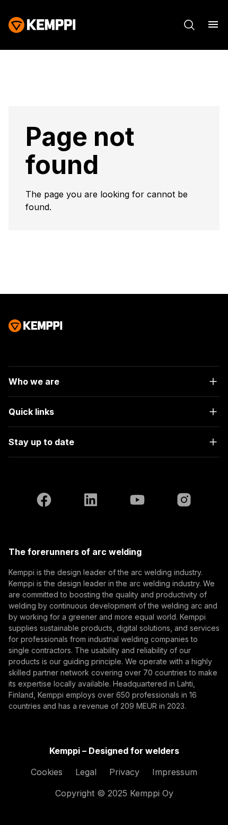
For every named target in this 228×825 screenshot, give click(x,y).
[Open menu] (213, 24)
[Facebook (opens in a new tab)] (44, 501)
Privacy (124, 772)
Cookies (47, 772)
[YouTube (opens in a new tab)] (137, 501)
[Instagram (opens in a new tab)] (184, 501)
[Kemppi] (42, 25)
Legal (86, 772)
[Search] (189, 25)
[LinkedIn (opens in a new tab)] (90, 501)
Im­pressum (174, 772)
